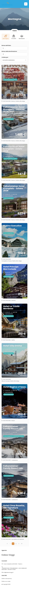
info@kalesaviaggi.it (8, 572)
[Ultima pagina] (21, 543)
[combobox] (14, 54)
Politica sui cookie (6, 581)
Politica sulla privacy (7, 578)
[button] (25, 4)
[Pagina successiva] (19, 543)
